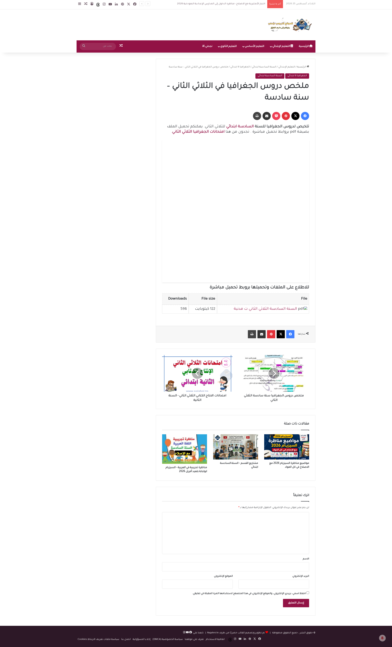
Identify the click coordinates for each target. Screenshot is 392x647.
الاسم (306, 559)
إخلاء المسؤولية (141, 639)
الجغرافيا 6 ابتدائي (240, 67)
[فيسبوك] (190, 633)
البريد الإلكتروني (300, 576)
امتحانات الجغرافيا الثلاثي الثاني (198, 132)
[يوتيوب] (187, 633)
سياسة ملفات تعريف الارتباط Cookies (98, 639)
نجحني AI (207, 46)
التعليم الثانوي (228, 46)
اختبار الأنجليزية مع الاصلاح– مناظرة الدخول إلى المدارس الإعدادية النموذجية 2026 (217, 4)
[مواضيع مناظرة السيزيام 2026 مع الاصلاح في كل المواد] (286, 447)
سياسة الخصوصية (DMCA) (168, 639)
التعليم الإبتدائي (281, 46)
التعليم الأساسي (254, 46)
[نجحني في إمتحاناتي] (290, 25)
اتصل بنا (126, 639)
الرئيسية (304, 46)
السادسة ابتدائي (240, 127)
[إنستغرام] (184, 633)
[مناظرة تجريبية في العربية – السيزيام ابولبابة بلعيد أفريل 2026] (184, 449)
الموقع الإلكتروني (223, 576)
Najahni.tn (213, 633)
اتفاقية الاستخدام (215, 639)
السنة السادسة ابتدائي (264, 67)
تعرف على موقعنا (194, 639)
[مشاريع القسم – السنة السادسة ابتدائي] (235, 447)
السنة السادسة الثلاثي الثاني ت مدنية (265, 309)
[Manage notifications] (382, 638)
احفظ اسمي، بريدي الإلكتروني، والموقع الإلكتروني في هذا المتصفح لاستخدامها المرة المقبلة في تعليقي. (249, 593)
